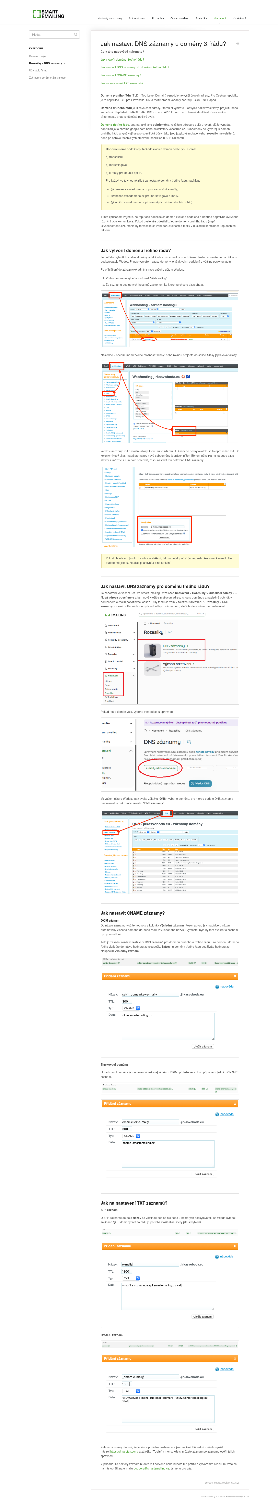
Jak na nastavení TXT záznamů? (122, 83)
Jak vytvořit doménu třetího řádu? (122, 59)
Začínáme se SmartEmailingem (47, 77)
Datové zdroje (37, 56)
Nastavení (220, 18)
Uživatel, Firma (38, 70)
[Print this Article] (237, 43)
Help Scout (243, 1496)
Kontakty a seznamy (110, 18)
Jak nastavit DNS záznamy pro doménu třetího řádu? (135, 67)
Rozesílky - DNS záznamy (46, 63)
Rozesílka (158, 18)
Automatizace (137, 18)
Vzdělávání (239, 18)
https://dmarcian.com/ (124, 1451)
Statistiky (201, 18)
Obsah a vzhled (180, 18)
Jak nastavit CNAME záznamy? (121, 75)
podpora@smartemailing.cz (151, 1468)
